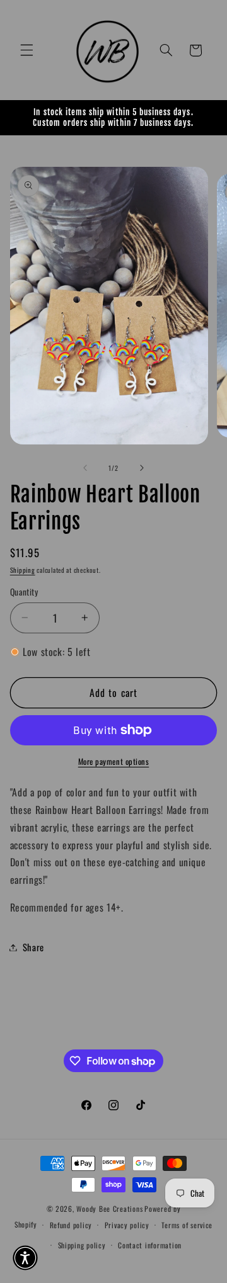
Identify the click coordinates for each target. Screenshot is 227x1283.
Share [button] (33, 947)
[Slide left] (85, 468)
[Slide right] (142, 468)
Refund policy (71, 1224)
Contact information (150, 1245)
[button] (26, 50)
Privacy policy (127, 1224)
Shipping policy (82, 1245)
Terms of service (186, 1224)
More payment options (113, 761)
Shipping (22, 570)
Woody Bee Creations (109, 1208)
